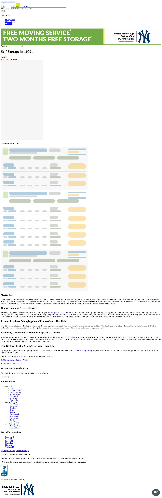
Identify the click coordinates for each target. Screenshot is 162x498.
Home (12, 388)
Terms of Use (14, 428)
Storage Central (15, 394)
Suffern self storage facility (83, 350)
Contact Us (14, 400)
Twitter (7, 439)
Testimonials (14, 396)
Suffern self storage (14, 301)
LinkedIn (8, 443)
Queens (12, 412)
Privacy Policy (15, 426)
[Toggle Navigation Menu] (3, 6)
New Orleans (14, 422)
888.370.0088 (25, 6)
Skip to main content (8, 2)
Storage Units (10, 20)
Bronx (12, 410)
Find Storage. (5, 8)
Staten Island (14, 414)
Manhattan (13, 406)
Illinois (12, 420)
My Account (14, 398)
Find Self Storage (16, 390)
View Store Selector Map (9, 59)
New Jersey (14, 418)
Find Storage (9, 22)
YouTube (8, 447)
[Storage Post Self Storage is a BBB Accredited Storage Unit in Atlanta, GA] (4, 471)
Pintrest (7, 445)
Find (2, 46)
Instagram (8, 437)
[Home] (13, 6)
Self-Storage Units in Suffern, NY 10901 (15, 360)
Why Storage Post (16, 392)
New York (8, 24)
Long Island (14, 416)
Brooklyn (13, 408)
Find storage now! (7, 377)
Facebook (8, 441)
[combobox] (38, 8)
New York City (15, 404)
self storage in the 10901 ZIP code (59, 313)
